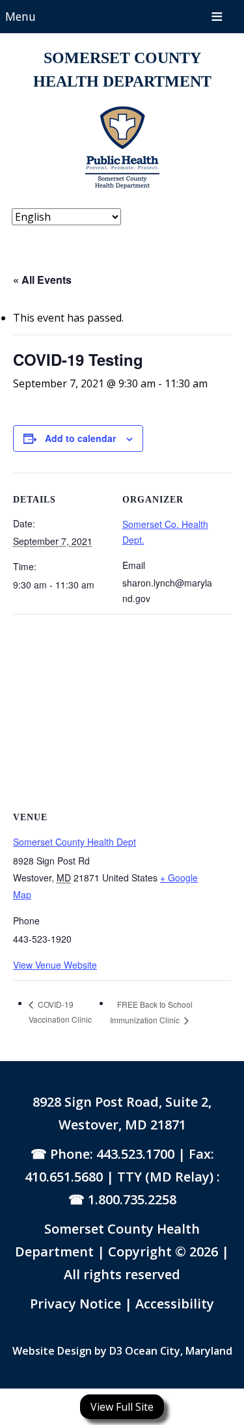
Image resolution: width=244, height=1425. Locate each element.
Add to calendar (80, 438)
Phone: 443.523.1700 (112, 1154)
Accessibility (174, 1303)
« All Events (42, 279)
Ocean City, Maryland (178, 1351)
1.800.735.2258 (132, 1199)
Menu (20, 16)
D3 (115, 1351)
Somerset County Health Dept (74, 841)
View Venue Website (55, 964)
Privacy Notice (77, 1303)
